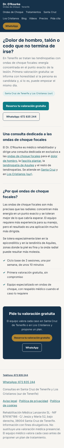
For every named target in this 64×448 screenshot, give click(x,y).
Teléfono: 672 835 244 (15, 375)
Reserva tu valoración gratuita (26, 106)
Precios (43, 18)
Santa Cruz (50, 12)
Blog (24, 18)
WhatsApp (11, 26)
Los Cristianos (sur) (19, 174)
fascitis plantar (31, 160)
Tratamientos (33, 12)
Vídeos (33, 18)
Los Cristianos (11, 18)
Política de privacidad (33, 401)
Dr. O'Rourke (16, 5)
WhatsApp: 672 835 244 (21, 116)
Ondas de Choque (13, 12)
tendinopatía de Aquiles (18, 165)
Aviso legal (10, 401)
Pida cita (55, 18)
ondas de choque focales (23, 156)
